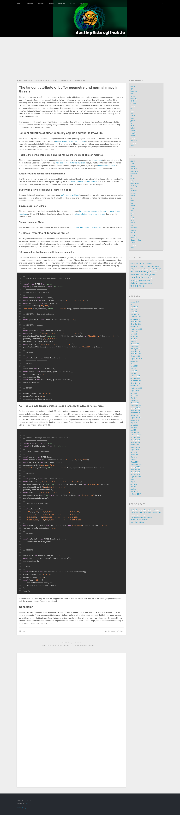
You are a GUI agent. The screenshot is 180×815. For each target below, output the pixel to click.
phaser (133, 135)
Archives (29, 3)
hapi (132, 113)
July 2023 (134, 304)
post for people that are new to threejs (70, 141)
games (133, 106)
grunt (132, 111)
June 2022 (134, 336)
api (132, 88)
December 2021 (136, 351)
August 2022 (135, 331)
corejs (133, 181)
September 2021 (136, 358)
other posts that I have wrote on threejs (90, 214)
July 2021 (134, 363)
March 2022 (135, 344)
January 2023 (135, 319)
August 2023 (135, 302)
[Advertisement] (90, 55)
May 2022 (134, 339)
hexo (132, 118)
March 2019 (135, 432)
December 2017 (136, 469)
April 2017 (134, 489)
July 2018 (134, 452)
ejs (131, 188)
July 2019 (134, 422)
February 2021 (136, 376)
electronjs (134, 101)
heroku (133, 116)
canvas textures (77, 181)
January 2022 (135, 349)
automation (134, 171)
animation (134, 168)
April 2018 (134, 459)
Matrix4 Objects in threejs (139, 520)
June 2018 (134, 454)
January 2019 (135, 437)
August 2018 (135, 449)
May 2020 (134, 398)
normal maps (97, 160)
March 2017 (135, 491)
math (132, 225)
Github (72, 3)
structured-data (136, 240)
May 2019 (134, 427)
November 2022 (136, 324)
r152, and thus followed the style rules (86, 227)
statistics (134, 140)
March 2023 (135, 314)
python (133, 138)
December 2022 (136, 321)
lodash (133, 128)
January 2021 (135, 378)
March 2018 (135, 462)
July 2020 (134, 393)
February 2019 (136, 435)
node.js (133, 133)
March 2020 (135, 403)
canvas (133, 96)
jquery (133, 120)
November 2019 (136, 413)
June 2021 (134, 366)
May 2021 (134, 368)
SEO (132, 163)
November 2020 (136, 383)
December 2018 (136, 440)
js (131, 123)
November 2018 (136, 442)
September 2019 (136, 417)
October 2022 (135, 326)
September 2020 (136, 388)
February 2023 (136, 317)
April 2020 (134, 400)
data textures (92, 181)
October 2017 (135, 474)
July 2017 (134, 481)
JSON (133, 161)
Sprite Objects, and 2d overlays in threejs (145, 510)
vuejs (132, 145)
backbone (134, 91)
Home (19, 3)
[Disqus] (71, 688)
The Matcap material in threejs (141, 517)
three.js (80, 80)
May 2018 (134, 457)
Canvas (51, 3)
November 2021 (136, 353)
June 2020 (134, 395)
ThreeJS (40, 3)
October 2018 (135, 445)
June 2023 (134, 307)
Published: (29, 80)
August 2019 (135, 420)
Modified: (54, 80)
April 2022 (134, 341)
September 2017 (136, 477)
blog (132, 93)
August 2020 (135, 390)
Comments (111, 631)
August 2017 (135, 479)
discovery (134, 98)
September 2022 (136, 329)
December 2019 (136, 410)
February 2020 (136, 405)
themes (133, 242)
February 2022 (136, 346)
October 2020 (135, 385)
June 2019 (134, 425)
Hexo (26, 803)
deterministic (135, 183)
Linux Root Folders (137, 522)
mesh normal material (106, 165)
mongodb (134, 130)
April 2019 (134, 430)
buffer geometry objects (70, 195)
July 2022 (134, 334)
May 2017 (134, 487)
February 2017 (136, 494)
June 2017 (134, 484)
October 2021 (135, 356)
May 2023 (134, 309)
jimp (132, 210)
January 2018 (135, 467)
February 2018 (136, 464)
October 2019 (135, 415)
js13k (132, 218)
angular (133, 86)
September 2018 (136, 447)
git (131, 108)
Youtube (61, 3)
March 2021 (135, 373)
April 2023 (134, 312)
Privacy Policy (21, 808)
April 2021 (134, 371)
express (133, 103)
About (81, 3)
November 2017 (136, 472)
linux (132, 125)
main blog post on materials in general (70, 163)
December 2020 (136, 381)
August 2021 (135, 361)
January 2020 (135, 408)
